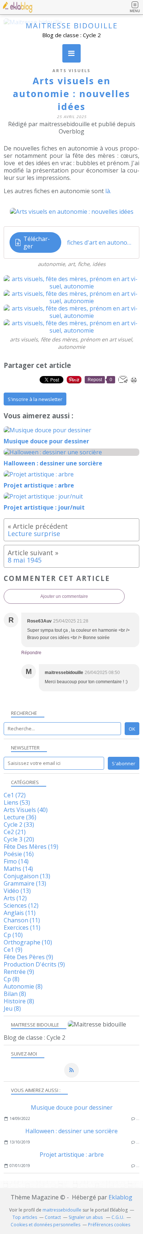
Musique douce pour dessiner (72, 1107)
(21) (15, 832)
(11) (20, 913)
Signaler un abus (86, 1217)
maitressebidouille (62, 1210)
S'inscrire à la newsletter (35, 399)
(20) (19, 839)
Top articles (24, 1217)
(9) (13, 950)
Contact (53, 1217)
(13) (27, 876)
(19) (31, 847)
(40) (26, 810)
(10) (13, 935)
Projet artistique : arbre (72, 1154)
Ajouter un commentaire (64, 596)
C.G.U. (117, 1217)
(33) (19, 824)
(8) (11, 979)
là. (108, 191)
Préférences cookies (109, 1224)
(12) (15, 898)
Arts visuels (71, 70)
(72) (15, 795)
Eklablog (120, 1197)
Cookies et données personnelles (45, 1224)
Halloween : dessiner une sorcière (71, 1131)
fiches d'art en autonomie (100, 242)
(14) (16, 861)
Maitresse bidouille (72, 26)
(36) (20, 817)
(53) (17, 802)
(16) (19, 854)
